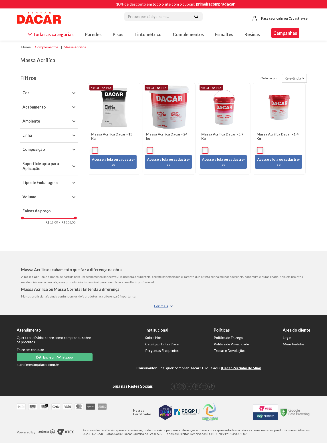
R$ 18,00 (52, 222)
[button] (48, 92)
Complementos (46, 47)
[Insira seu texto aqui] (174, 389)
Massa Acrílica (74, 47)
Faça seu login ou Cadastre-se (284, 18)
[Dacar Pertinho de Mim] (241, 368)
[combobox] (163, 18)
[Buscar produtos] (196, 16)
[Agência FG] (46, 432)
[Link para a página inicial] (26, 47)
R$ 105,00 (67, 222)
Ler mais (161, 306)
